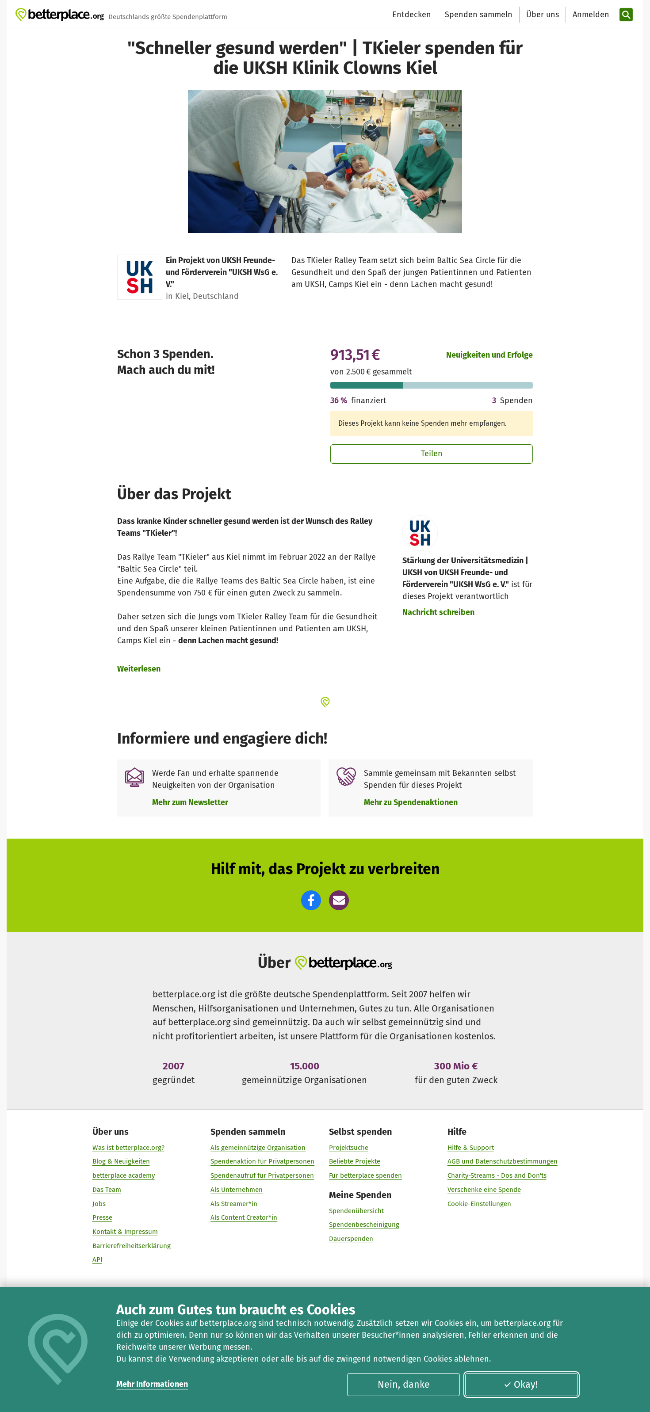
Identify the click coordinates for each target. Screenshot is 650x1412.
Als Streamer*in (233, 1204)
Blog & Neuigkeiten (121, 1161)
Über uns (542, 14)
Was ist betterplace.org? (128, 1148)
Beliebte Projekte (354, 1161)
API (97, 1259)
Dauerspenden (351, 1239)
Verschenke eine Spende (484, 1190)
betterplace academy (123, 1175)
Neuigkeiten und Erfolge (489, 355)
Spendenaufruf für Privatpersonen (262, 1175)
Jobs (99, 1204)
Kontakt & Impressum (125, 1232)
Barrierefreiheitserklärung (131, 1246)
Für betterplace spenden (365, 1175)
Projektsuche (348, 1148)
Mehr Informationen (152, 1384)
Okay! (526, 1384)
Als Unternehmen (236, 1190)
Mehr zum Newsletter (190, 802)
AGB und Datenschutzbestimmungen (502, 1161)
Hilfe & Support (470, 1148)
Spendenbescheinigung (364, 1225)
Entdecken (411, 14)
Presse (102, 1217)
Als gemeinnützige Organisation (258, 1148)
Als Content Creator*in (243, 1217)
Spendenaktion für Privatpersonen (262, 1161)
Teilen (432, 453)
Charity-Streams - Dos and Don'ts (497, 1175)
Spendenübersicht (356, 1211)
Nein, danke (404, 1384)
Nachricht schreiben (438, 612)
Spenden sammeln (478, 14)
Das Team (106, 1190)
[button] (311, 900)
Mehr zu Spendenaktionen (411, 802)
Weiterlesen (139, 669)
